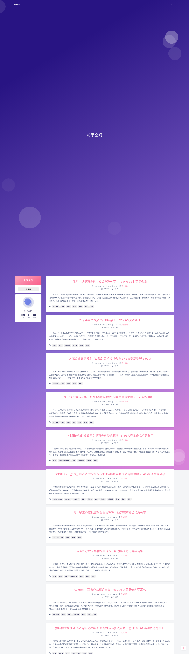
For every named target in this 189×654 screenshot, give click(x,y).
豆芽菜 (75, 345)
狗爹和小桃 (74, 576)
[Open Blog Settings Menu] (183, 648)
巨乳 (54, 345)
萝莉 (74, 384)
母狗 (74, 307)
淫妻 (66, 576)
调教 (80, 307)
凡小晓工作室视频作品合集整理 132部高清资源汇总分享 (110, 512)
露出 (81, 576)
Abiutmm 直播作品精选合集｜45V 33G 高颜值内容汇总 (110, 589)
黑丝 (92, 307)
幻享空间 (17, 4)
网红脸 (103, 499)
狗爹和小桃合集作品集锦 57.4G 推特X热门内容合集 (110, 551)
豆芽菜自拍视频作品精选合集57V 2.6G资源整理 (110, 320)
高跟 (81, 345)
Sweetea (67, 499)
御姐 (68, 307)
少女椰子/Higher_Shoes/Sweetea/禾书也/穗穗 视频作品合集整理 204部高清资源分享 (109, 474)
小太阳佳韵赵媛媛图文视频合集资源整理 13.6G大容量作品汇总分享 (109, 435)
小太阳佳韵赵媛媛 (64, 461)
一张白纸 (55, 384)
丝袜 (63, 384)
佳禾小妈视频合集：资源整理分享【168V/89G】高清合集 (110, 281)
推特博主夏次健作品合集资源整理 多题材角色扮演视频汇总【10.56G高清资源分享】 (109, 628)
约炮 (68, 422)
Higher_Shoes (57, 499)
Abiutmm (56, 615)
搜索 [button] (29, 289)
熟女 (60, 345)
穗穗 (96, 499)
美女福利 (124, 286)
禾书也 (90, 499)
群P (74, 422)
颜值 (86, 307)
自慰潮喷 (67, 345)
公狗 (63, 307)
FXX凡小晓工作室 (58, 538)
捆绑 (73, 538)
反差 (54, 461)
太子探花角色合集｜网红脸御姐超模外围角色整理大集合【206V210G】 (110, 397)
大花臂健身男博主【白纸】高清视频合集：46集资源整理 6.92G (110, 358)
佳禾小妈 (55, 307)
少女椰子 (76, 499)
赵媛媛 (89, 461)
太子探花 (55, 422)
